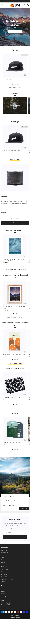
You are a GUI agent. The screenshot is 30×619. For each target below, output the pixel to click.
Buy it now (15, 222)
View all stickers (14, 452)
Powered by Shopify (15, 615)
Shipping (3, 596)
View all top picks (14, 87)
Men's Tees (4, 550)
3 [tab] (15, 84)
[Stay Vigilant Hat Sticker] (15, 429)
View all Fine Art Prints (14, 317)
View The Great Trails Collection (15, 269)
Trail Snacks (4, 572)
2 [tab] (14, 84)
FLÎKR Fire (5, 197)
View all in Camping (14, 408)
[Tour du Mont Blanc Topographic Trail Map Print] (15, 246)
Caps (2, 557)
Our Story (24, 508)
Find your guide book (14, 363)
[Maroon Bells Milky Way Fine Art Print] (15, 293)
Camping (3, 581)
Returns (3, 593)
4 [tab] (17, 84)
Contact (3, 591)
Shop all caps (14, 159)
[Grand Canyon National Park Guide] (15, 341)
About (2, 588)
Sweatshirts (4, 555)
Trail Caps (3, 559)
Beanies (3, 562)
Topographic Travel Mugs (7, 579)
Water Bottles (4, 574)
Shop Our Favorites (15, 31)
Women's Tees (4, 552)
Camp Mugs (4, 576)
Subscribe (15, 537)
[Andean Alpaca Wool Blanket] (15, 384)
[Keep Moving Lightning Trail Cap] (15, 66)
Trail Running (4, 569)
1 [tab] (12, 84)
